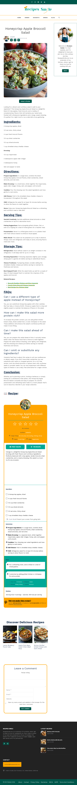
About (65, 70)
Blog (53, 17)
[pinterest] (18, 40)
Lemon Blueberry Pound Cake (8, 646)
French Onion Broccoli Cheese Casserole (21, 285)
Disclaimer (44, 782)
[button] (59, 17)
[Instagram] (35, 2)
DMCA (51, 782)
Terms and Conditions (67, 782)
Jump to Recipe (25, 101)
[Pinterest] (38, 2)
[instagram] (15, 40)
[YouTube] (44, 2)
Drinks (45, 17)
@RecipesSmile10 (17, 604)
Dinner (27, 17)
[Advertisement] (25, 472)
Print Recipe (16, 447)
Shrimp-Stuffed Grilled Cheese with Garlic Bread (40, 647)
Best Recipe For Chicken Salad (18, 287)
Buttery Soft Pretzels (53, 731)
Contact (26, 782)
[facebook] (11, 40)
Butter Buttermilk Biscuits (54, 740)
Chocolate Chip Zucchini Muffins (56, 748)
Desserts (36, 17)
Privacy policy (35, 782)
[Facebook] (32, 2)
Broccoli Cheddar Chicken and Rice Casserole (23, 283)
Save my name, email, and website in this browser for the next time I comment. (26, 703)
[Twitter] (41, 2)
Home (19, 17)
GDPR (56, 782)
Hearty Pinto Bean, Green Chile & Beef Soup (24, 647)
